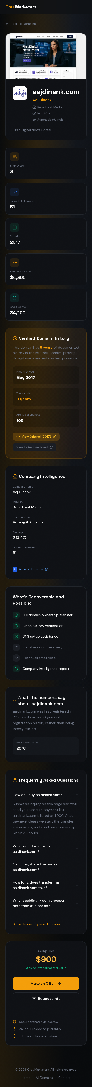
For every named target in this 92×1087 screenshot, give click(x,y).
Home (26, 1078)
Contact (64, 1078)
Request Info (49, 998)
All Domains (44, 1078)
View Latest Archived (32, 447)
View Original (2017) (36, 437)
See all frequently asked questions (38, 924)
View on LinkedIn (28, 569)
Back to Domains (23, 24)
